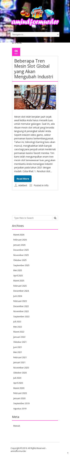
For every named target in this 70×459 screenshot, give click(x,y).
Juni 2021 (17, 347)
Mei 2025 (17, 270)
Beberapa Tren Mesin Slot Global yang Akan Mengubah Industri (33, 69)
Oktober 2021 (20, 341)
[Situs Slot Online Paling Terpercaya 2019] (35, 25)
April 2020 (18, 382)
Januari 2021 (19, 362)
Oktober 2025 (20, 260)
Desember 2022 (21, 306)
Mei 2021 (17, 352)
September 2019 (21, 403)
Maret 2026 (18, 234)
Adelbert (22, 185)
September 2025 (21, 265)
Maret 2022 (18, 331)
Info (46, 185)
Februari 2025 (20, 285)
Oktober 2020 (20, 372)
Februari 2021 (20, 357)
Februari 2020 (20, 393)
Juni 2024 (17, 296)
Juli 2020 (17, 377)
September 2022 (21, 316)
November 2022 (21, 311)
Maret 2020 (18, 388)
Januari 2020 (19, 398)
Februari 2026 (20, 239)
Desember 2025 (21, 249)
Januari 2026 (19, 244)
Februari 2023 (20, 301)
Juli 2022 (17, 321)
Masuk (16, 425)
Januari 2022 (19, 336)
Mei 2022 (17, 326)
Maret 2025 (18, 280)
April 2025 (18, 275)
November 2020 (21, 367)
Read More (23, 178)
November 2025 (21, 255)
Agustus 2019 (19, 408)
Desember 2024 (21, 290)
